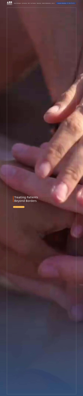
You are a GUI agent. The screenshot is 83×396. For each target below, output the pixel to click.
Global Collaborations (46, 3)
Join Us (53, 3)
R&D (29, 3)
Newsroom (39, 3)
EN (70, 3)
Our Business (24, 3)
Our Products (33, 3)
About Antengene (17, 3)
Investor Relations (62, 3)
